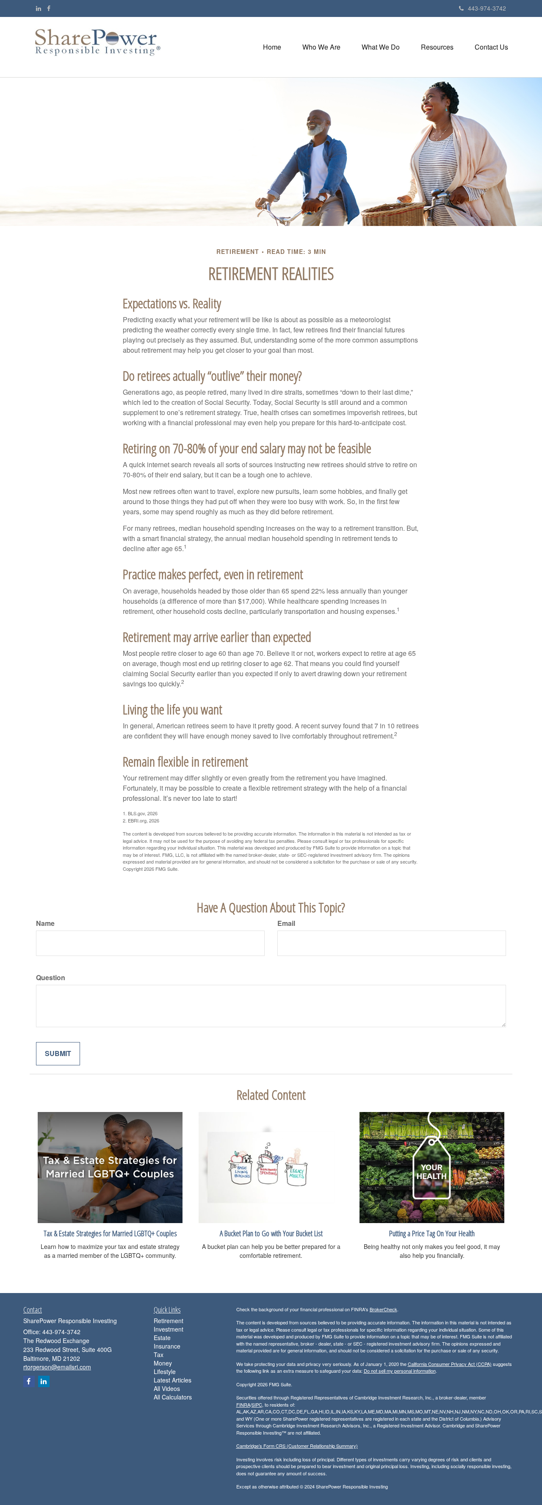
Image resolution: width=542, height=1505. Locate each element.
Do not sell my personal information (400, 1370)
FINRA (243, 1404)
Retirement (168, 1320)
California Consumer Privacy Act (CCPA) (450, 1363)
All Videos (167, 1388)
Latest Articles (172, 1380)
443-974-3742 (487, 8)
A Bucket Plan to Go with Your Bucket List (271, 1233)
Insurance (167, 1346)
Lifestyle (165, 1371)
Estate (162, 1337)
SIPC (257, 1404)
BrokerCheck (383, 1309)
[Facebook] (48, 8)
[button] (321, 47)
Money (163, 1363)
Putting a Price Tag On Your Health (432, 1233)
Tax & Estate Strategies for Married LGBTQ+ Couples (110, 1233)
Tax (158, 1354)
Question (50, 977)
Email (286, 923)
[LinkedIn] (38, 8)
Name (45, 923)
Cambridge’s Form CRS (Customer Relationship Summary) (297, 1445)
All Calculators (173, 1397)
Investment (168, 1329)
